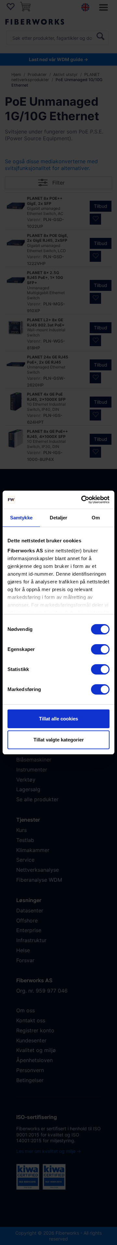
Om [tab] (96, 517)
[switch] (100, 649)
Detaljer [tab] (59, 517)
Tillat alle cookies (58, 718)
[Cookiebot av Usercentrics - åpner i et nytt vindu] (83, 499)
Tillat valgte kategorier (58, 739)
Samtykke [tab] (21, 517)
